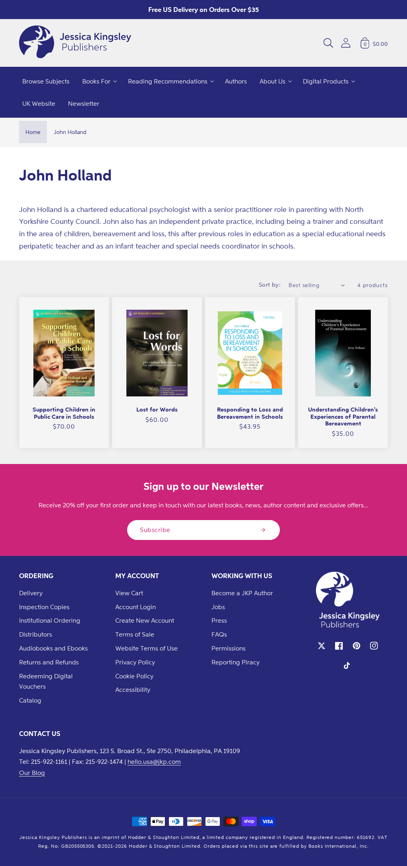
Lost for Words (157, 409)
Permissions (228, 648)
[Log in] (346, 43)
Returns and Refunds (49, 662)
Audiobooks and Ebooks (53, 648)
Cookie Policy (134, 676)
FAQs (219, 634)
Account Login (135, 606)
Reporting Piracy (235, 662)
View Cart (129, 592)
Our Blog (32, 772)
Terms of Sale (134, 634)
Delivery (31, 592)
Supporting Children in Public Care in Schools (64, 413)
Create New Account (144, 620)
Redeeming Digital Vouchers (46, 681)
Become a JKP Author (242, 592)
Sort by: (270, 284)
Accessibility (132, 689)
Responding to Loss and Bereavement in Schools (250, 413)
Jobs (218, 606)
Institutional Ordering (49, 620)
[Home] (75, 42)
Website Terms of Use (146, 648)
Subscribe (155, 529)
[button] (328, 43)
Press (219, 620)
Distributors (35, 634)
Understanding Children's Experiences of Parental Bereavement (343, 416)
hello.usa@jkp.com (154, 761)
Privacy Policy (135, 662)
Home (33, 131)
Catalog (30, 700)
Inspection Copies (44, 606)
